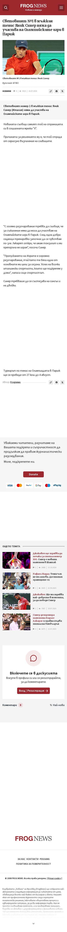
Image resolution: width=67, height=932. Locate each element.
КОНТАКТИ (32, 859)
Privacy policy (54, 878)
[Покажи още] (33, 923)
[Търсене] (5, 7)
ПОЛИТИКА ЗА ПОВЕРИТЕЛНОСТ (33, 864)
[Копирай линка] (51, 91)
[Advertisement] (33, 186)
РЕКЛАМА (45, 859)
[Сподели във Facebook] (56, 91)
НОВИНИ (6, 91)
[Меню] (61, 7)
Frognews (15, 382)
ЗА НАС (21, 859)
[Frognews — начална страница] (33, 838)
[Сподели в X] (62, 91)
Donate (33, 474)
